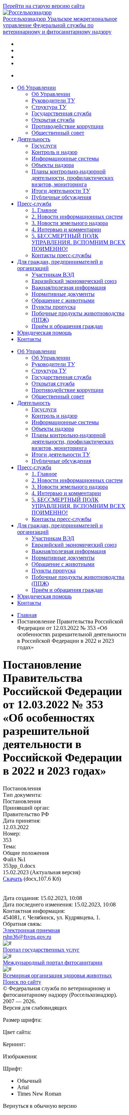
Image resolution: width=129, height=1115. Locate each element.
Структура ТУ (49, 107)
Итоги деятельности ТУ (61, 191)
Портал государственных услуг (41, 950)
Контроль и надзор (54, 152)
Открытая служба (53, 120)
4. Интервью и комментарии (66, 229)
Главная (27, 615)
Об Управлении (36, 88)
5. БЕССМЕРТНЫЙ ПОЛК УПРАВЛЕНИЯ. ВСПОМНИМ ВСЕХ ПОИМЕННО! (78, 242)
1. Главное (44, 210)
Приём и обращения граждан (67, 326)
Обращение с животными (63, 300)
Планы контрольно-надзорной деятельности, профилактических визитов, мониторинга (73, 177)
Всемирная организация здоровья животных (57, 975)
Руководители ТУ (53, 100)
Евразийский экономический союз (74, 281)
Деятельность (33, 139)
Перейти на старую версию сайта (44, 6)
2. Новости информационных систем (77, 217)
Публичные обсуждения (61, 197)
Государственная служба (61, 113)
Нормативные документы (63, 294)
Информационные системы (65, 158)
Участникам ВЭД (53, 275)
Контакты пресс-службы (61, 255)
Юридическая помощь (44, 333)
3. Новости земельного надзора (70, 223)
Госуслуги (44, 146)
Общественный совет (58, 133)
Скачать (12, 879)
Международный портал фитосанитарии (52, 963)
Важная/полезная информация (69, 287)
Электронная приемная (31, 930)
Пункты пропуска (54, 307)
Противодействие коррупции (68, 126)
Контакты (29, 339)
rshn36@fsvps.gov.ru (27, 937)
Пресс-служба (34, 204)
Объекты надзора (53, 165)
